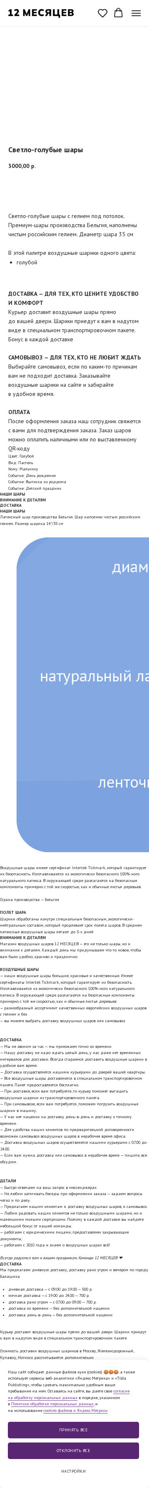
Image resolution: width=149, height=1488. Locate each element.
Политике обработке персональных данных (52, 1404)
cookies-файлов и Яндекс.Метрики (75, 1410)
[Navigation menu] (136, 13)
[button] (103, 13)
